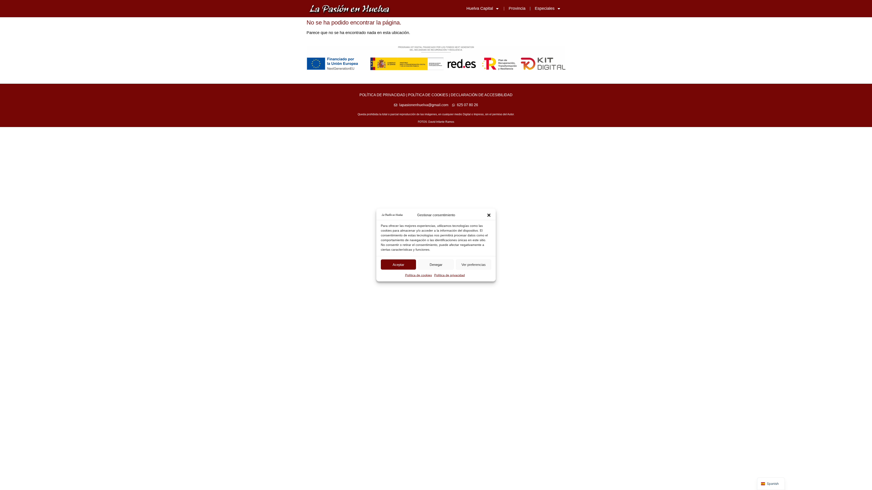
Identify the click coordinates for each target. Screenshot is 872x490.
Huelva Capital (479, 8)
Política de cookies (418, 275)
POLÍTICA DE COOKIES (428, 95)
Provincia (517, 8)
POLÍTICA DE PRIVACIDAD (382, 95)
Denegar (436, 264)
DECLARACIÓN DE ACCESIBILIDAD (482, 95)
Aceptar (398, 264)
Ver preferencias (473, 264)
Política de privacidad (449, 275)
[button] (489, 215)
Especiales (545, 8)
